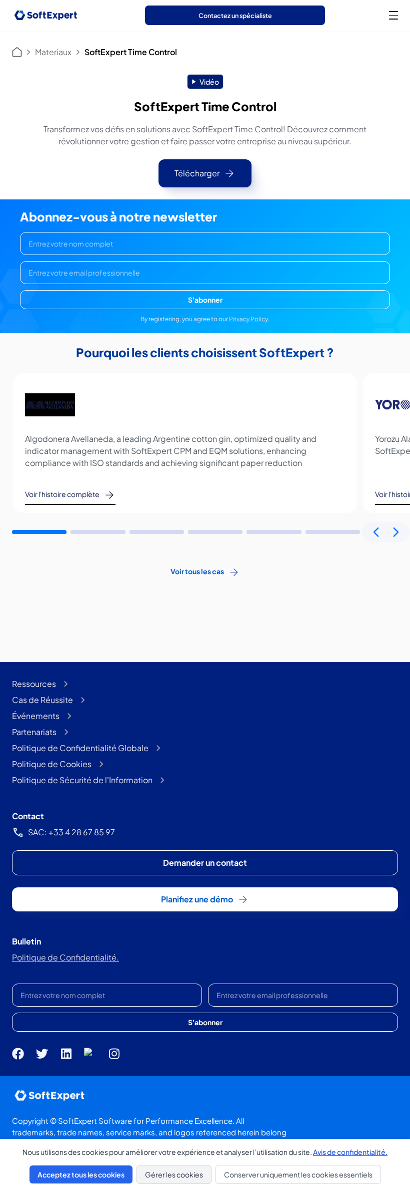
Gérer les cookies (174, 1174)
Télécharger (197, 173)
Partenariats (34, 732)
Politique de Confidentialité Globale (80, 748)
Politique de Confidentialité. (65, 957)
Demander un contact (205, 862)
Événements (36, 715)
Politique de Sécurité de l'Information (82, 780)
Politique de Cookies (52, 764)
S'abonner (205, 299)
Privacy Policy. (249, 319)
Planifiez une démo (197, 899)
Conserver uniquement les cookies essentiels (298, 1174)
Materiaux (53, 52)
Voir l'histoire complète (62, 494)
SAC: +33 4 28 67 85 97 (71, 832)
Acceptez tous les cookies (81, 1174)
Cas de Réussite (42, 699)
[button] (39, 532)
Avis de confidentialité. (350, 1151)
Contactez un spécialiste (235, 16)
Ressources (34, 683)
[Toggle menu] (393, 15)
